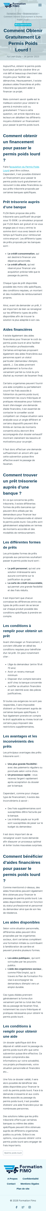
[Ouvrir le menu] (40, 5)
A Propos (12, 1178)
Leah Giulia (15, 56)
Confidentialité (31, 1178)
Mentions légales (30, 1184)
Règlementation (30, 13)
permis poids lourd (13, 1153)
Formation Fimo (14, 13)
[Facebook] (16, 1207)
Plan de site (23, 1188)
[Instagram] (29, 1207)
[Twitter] (23, 1207)
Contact (11, 1184)
